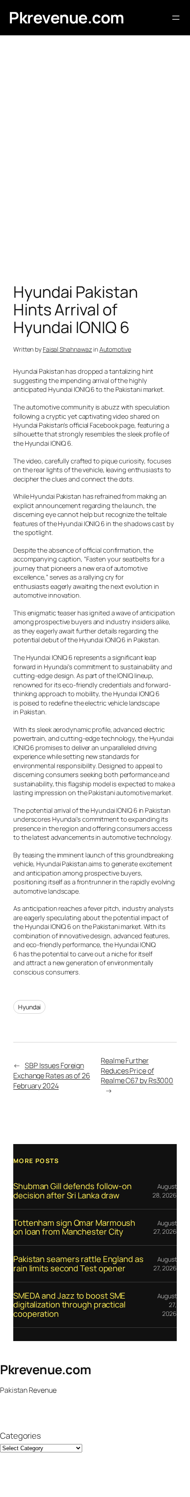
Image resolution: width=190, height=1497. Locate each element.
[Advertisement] (95, 161)
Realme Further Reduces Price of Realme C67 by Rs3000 (137, 1070)
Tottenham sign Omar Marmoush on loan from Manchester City (74, 1227)
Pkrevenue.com (66, 17)
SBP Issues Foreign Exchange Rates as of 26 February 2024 (51, 1075)
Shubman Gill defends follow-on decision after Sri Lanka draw (72, 1191)
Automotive (115, 349)
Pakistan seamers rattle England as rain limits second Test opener (78, 1263)
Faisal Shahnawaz (67, 349)
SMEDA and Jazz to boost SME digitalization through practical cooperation (69, 1305)
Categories (20, 1435)
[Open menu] (176, 17)
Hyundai (29, 1007)
